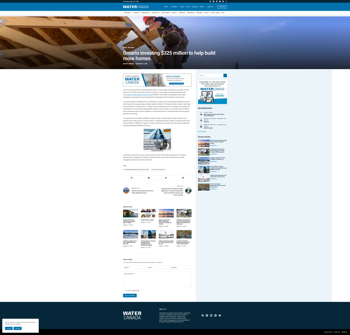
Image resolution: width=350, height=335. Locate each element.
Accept (9, 328)
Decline (17, 328)
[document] (175, 167)
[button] (199, 148)
